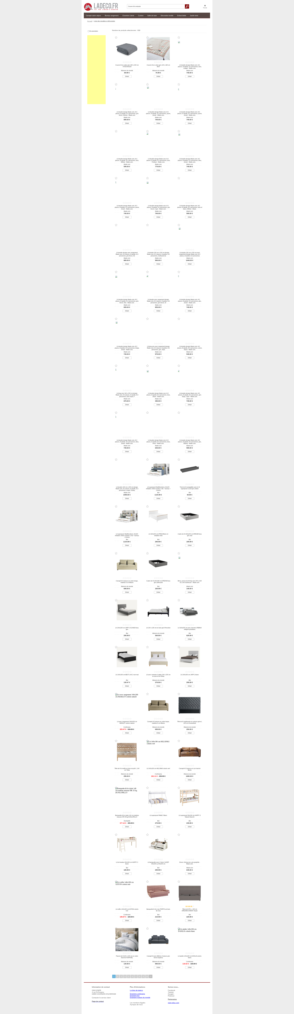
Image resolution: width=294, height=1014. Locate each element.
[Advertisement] (96, 69)
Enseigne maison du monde (140, 997)
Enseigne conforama (137, 994)
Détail (127, 76)
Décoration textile (167, 15)
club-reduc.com (173, 1003)
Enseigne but (134, 996)
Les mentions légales (137, 1003)
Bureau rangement (112, 15)
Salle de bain (152, 15)
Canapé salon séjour (93, 15)
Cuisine (140, 15)
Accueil (89, 21)
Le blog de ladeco (136, 990)
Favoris (205, 7)
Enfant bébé (181, 15)
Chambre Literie (128, 15)
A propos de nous (136, 1004)
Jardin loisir (194, 15)
